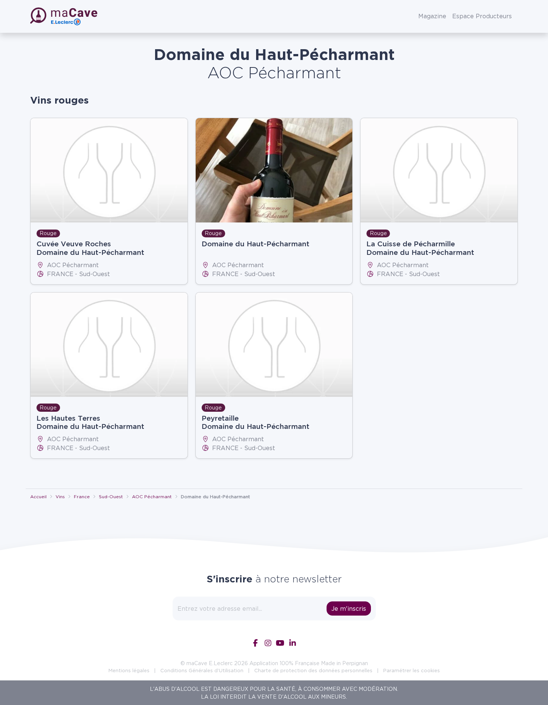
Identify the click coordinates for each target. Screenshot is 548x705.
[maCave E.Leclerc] (64, 16)
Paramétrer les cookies (411, 670)
